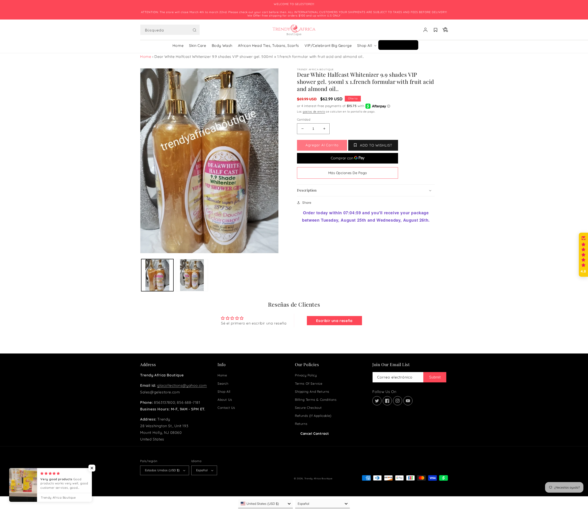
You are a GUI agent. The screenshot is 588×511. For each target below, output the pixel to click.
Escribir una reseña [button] (334, 320)
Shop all (224, 392)
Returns (301, 424)
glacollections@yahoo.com (182, 385)
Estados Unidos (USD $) (162, 470)
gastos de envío (314, 111)
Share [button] (306, 202)
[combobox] (170, 30)
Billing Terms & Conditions (316, 400)
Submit (435, 377)
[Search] (194, 30)
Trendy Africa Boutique (318, 478)
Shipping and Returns (312, 392)
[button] (170, 30)
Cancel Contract (314, 433)
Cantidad (303, 119)
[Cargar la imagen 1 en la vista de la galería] (157, 275)
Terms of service (308, 383)
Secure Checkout (308, 408)
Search (223, 383)
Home (145, 56)
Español (202, 470)
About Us (225, 400)
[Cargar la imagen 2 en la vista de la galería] (192, 275)
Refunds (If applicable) (313, 416)
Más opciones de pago (347, 173)
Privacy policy (306, 375)
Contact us (226, 408)
